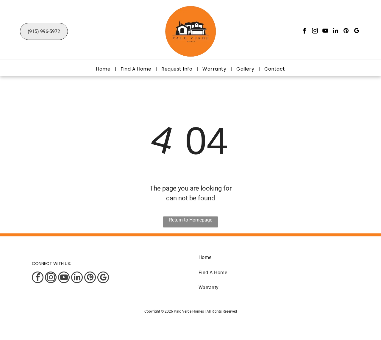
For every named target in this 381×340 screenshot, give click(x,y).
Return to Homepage (190, 220)
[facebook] (304, 31)
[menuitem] (103, 69)
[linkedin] (335, 31)
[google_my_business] (356, 31)
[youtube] (325, 31)
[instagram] (314, 31)
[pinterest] (346, 31)
